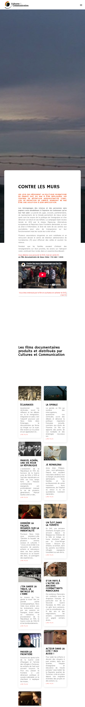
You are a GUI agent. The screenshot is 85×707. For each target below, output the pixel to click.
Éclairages (26, 404)
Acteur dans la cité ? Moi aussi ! (55, 651)
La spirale (52, 404)
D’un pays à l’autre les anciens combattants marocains (54, 585)
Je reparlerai (53, 464)
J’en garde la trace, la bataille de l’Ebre (28, 590)
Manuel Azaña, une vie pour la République (29, 463)
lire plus (24, 434)
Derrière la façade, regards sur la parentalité (29, 527)
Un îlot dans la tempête (54, 524)
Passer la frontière (26, 653)
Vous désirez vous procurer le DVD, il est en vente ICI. (38, 255)
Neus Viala (44, 257)
